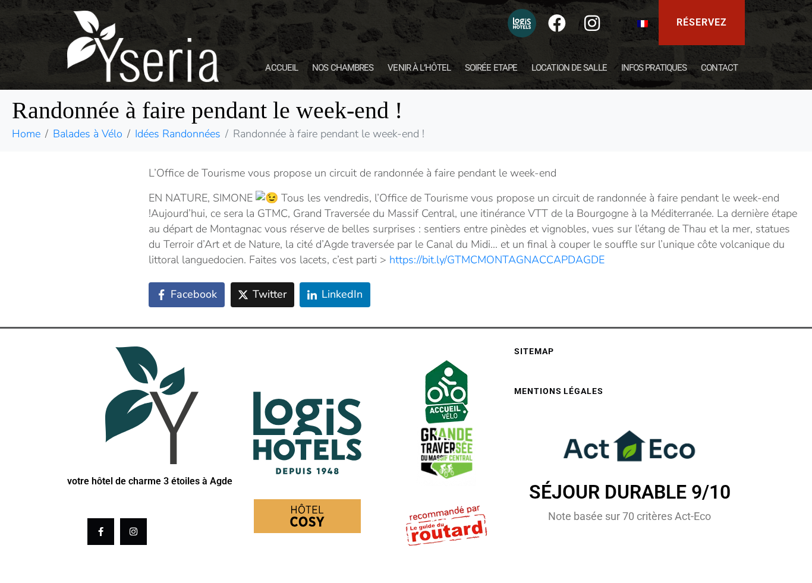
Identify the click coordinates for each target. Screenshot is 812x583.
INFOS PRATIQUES (654, 67)
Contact (719, 67)
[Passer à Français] (642, 22)
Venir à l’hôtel (419, 67)
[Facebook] (557, 23)
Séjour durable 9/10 (630, 492)
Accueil (281, 67)
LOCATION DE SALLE (569, 67)
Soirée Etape (491, 67)
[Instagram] (592, 23)
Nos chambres (342, 67)
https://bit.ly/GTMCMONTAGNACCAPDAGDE (497, 260)
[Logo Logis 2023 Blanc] (522, 23)
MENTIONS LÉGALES (558, 391)
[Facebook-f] (100, 531)
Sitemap (533, 351)
